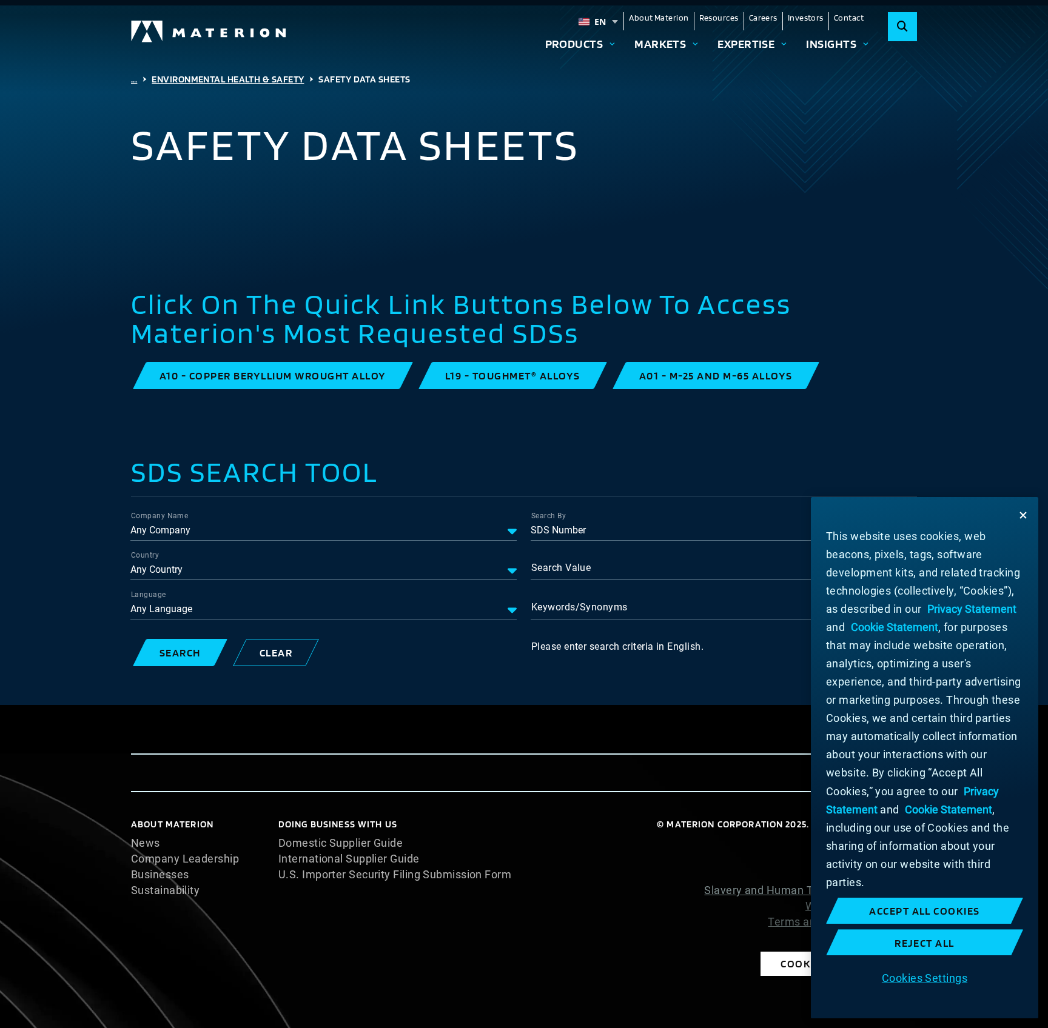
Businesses (160, 875)
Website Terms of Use (861, 906)
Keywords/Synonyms (579, 607)
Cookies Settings (924, 977)
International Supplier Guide (349, 859)
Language (148, 594)
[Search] (902, 26)
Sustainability (165, 890)
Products (574, 43)
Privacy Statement (870, 875)
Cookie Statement (871, 859)
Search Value (561, 567)
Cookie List (889, 843)
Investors (806, 17)
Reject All (925, 942)
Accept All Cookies (924, 910)
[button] (273, 375)
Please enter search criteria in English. (617, 646)
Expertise (745, 43)
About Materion (658, 17)
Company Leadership (185, 859)
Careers (763, 17)
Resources (719, 17)
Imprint (899, 938)
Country (145, 555)
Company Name (159, 516)
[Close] (1023, 515)
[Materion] (209, 31)
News (145, 843)
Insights (831, 43)
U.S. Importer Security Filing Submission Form (394, 875)
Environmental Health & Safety (228, 79)
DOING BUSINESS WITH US (337, 824)
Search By (548, 516)
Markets (660, 43)
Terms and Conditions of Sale (842, 922)
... (134, 79)
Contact (849, 17)
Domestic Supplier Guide (340, 843)
